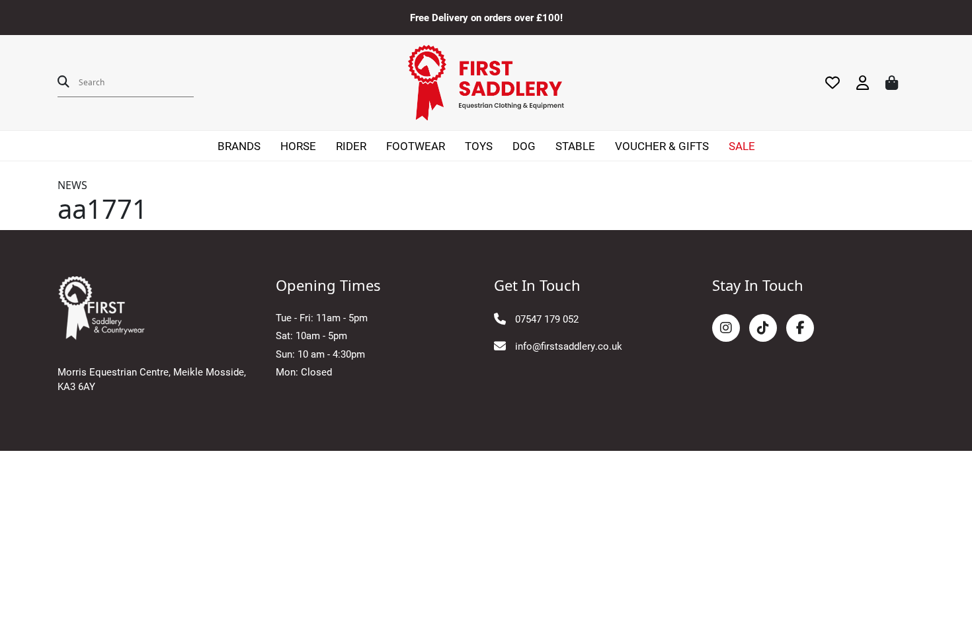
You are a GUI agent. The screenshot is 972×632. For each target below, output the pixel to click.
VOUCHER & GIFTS (662, 145)
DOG (524, 145)
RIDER (351, 145)
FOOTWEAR (415, 145)
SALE (742, 145)
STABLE (575, 145)
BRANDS (239, 145)
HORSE (298, 145)
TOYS (479, 145)
